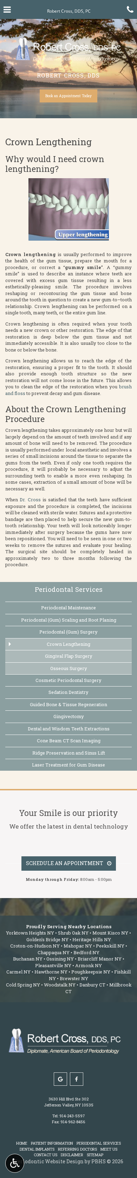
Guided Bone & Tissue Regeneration (68, 704)
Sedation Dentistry (68, 692)
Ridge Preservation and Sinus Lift (68, 753)
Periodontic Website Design (49, 1161)
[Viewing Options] (14, 1163)
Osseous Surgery (68, 668)
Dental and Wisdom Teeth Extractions (69, 728)
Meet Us (108, 1149)
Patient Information (52, 1143)
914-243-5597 (72, 1115)
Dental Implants (37, 1149)
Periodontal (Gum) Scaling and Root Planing (68, 620)
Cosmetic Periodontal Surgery (68, 680)
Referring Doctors (77, 1149)
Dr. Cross (30, 499)
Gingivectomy (68, 716)
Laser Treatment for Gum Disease (68, 765)
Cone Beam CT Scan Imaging (68, 740)
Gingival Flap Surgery (68, 656)
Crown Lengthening (68, 644)
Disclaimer (72, 1154)
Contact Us (45, 1154)
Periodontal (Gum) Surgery (68, 632)
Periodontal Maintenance (68, 607)
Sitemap (95, 1154)
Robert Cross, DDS (68, 75)
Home (21, 1143)
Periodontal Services (69, 589)
